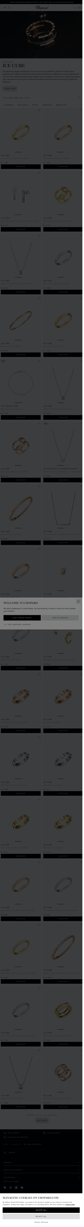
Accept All (41, 1210)
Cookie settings (41, 1222)
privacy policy (70, 1204)
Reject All (41, 1216)
